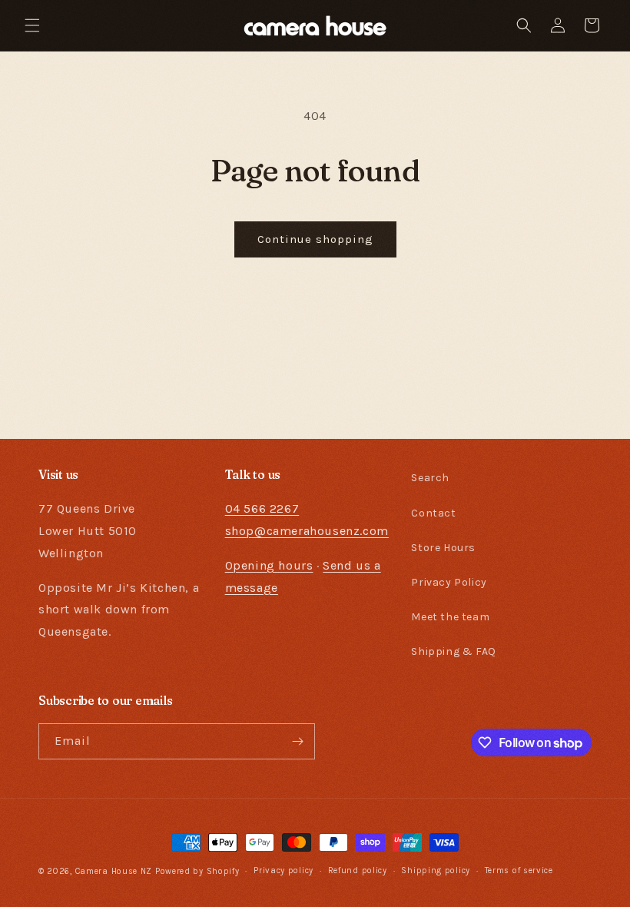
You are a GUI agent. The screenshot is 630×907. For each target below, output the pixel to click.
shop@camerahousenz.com (307, 530)
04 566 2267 (262, 508)
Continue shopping (315, 239)
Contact (433, 513)
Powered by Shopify (197, 871)
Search (430, 477)
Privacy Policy (448, 582)
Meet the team (450, 616)
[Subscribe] (297, 741)
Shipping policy (435, 870)
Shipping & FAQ (453, 651)
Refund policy (357, 870)
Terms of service (519, 870)
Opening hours (269, 565)
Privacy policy (283, 870)
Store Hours (443, 547)
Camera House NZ (114, 871)
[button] (32, 25)
